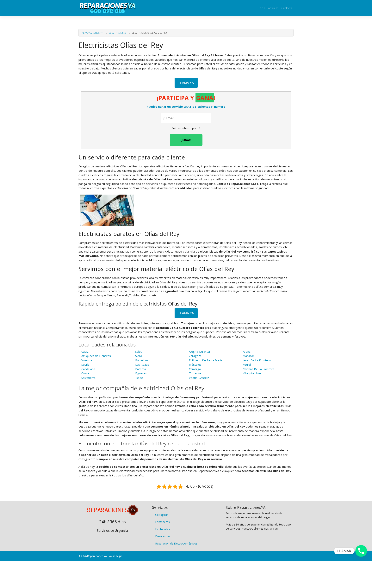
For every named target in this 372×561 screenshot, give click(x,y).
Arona (247, 351)
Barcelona (141, 360)
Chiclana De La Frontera (258, 369)
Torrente (195, 373)
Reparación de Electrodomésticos (176, 543)
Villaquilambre (252, 373)
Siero (138, 356)
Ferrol (247, 364)
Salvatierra (88, 378)
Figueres (141, 373)
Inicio (262, 8)
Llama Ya (186, 83)
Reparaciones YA (92, 32)
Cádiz (85, 351)
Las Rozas (142, 364)
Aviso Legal (115, 556)
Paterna (140, 369)
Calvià (85, 373)
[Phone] (361, 551)
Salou (138, 351)
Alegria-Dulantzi (199, 351)
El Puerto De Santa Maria (205, 360)
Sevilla (85, 364)
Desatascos (162, 536)
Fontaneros (162, 522)
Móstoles (195, 364)
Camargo (195, 369)
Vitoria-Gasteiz (199, 378)
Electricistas (117, 32)
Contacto (286, 8)
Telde (139, 378)
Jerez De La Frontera (257, 360)
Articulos (273, 8)
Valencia (86, 360)
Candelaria (88, 369)
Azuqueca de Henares (96, 356)
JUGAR (186, 140)
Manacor (248, 356)
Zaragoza (195, 356)
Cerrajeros (161, 515)
